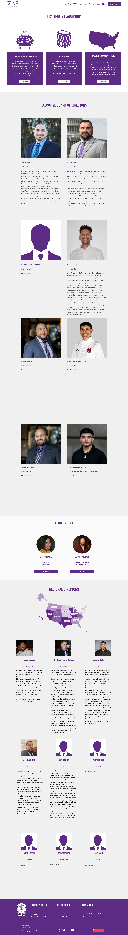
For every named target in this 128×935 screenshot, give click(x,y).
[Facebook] (55, 930)
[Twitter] (64, 930)
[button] (81, 4)
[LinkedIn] (68, 930)
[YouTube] (72, 930)
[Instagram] (59, 930)
